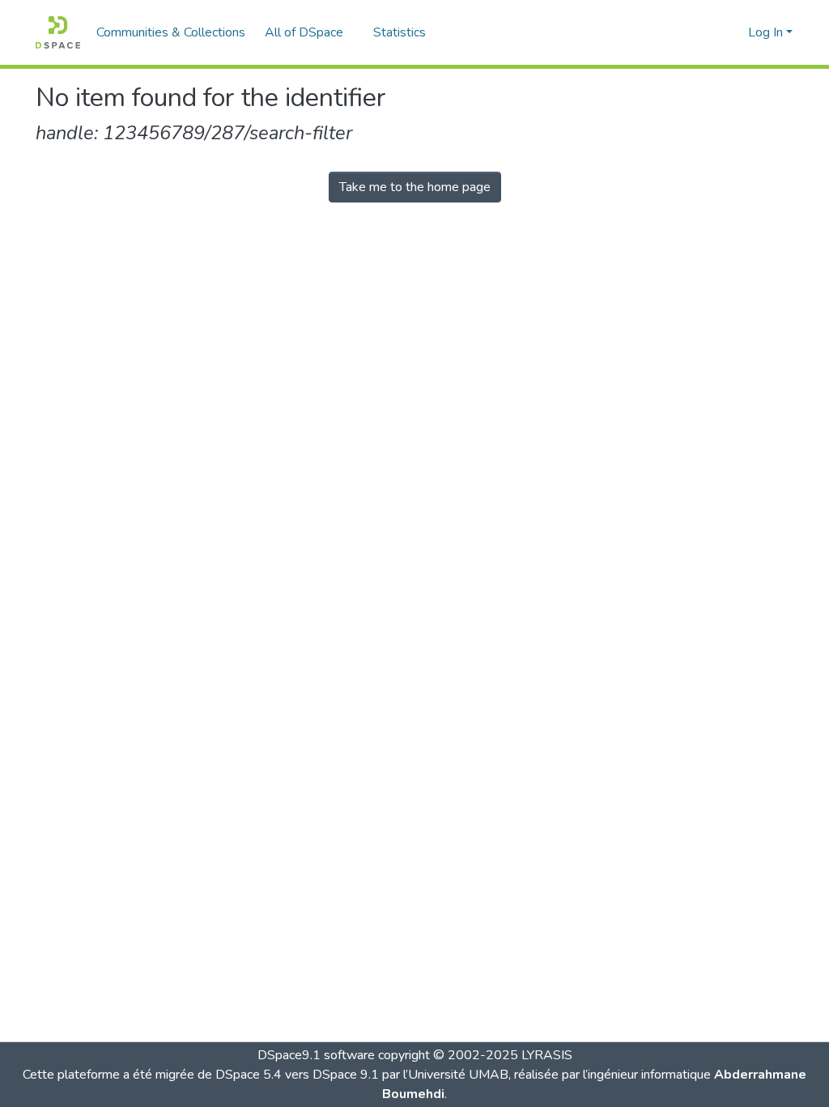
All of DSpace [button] (304, 32)
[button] (58, 32)
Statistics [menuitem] (399, 32)
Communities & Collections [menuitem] (170, 32)
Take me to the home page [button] (415, 187)
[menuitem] (309, 32)
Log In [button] (767, 32)
